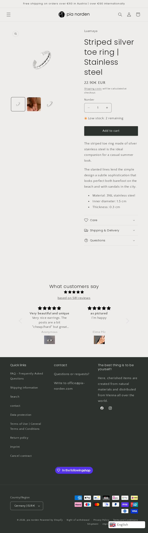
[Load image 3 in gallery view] (50, 104)
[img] (74, 292)
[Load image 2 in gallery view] (34, 104)
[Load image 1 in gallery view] (18, 104)
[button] (8, 14)
